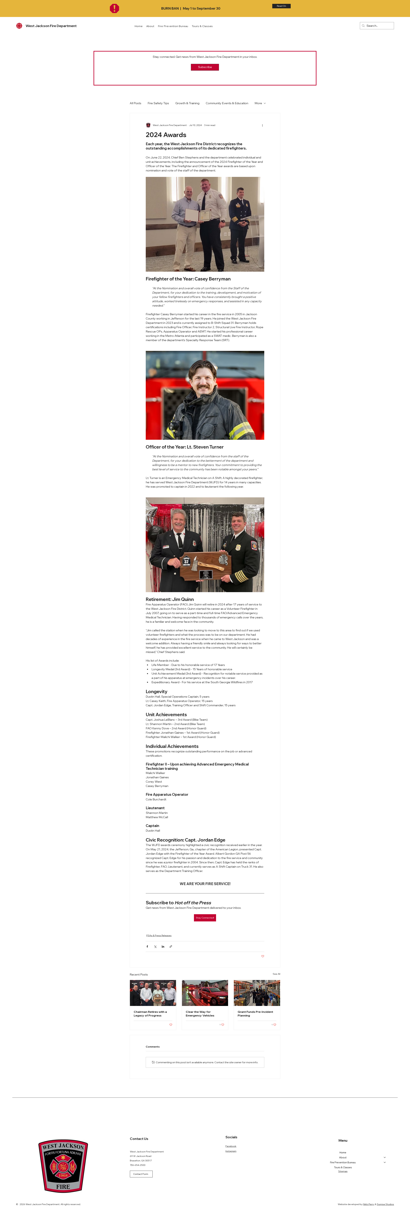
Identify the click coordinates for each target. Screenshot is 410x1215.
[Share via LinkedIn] (162, 946)
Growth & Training (187, 103)
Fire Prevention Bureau (343, 1162)
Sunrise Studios (385, 1204)
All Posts (135, 103)
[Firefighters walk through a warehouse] (257, 993)
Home (343, 1152)
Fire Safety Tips (158, 103)
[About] (385, 1157)
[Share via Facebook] (147, 946)
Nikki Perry (368, 1204)
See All (276, 973)
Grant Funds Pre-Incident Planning (255, 1013)
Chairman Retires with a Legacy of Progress (150, 1013)
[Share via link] (170, 946)
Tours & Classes (343, 1167)
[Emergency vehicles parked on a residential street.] (205, 993)
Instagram (231, 1151)
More (258, 103)
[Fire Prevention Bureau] (385, 1162)
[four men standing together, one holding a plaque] (153, 993)
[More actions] (262, 125)
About (343, 1157)
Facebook (231, 1146)
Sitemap (343, 1171)
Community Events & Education (227, 103)
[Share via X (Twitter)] (155, 946)
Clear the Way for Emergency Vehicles (200, 1013)
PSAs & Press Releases (159, 935)
